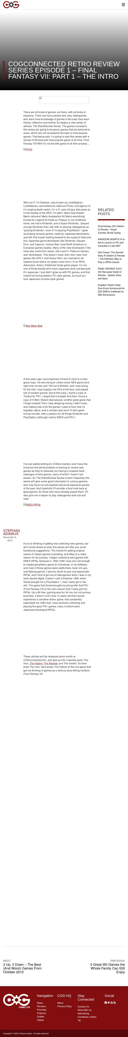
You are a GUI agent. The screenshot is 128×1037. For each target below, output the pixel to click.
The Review (50, 663)
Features (41, 1013)
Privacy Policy (64, 1006)
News (40, 1002)
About (60, 1002)
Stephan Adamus (11, 532)
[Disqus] (57, 807)
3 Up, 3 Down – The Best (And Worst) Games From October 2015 (22, 968)
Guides (40, 1016)
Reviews (41, 1006)
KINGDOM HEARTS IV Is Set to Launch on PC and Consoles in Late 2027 (111, 242)
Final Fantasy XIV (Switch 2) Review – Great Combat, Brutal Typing (111, 229)
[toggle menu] (123, 4)
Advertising (83, 1013)
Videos (40, 1019)
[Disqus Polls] (57, 726)
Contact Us (83, 1006)
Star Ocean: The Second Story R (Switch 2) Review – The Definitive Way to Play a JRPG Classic (111, 257)
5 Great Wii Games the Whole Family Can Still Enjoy (107, 968)
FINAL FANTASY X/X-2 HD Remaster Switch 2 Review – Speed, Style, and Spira (110, 273)
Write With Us (85, 1009)
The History (36, 663)
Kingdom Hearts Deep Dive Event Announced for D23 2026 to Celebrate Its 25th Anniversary (111, 289)
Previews (42, 1009)
